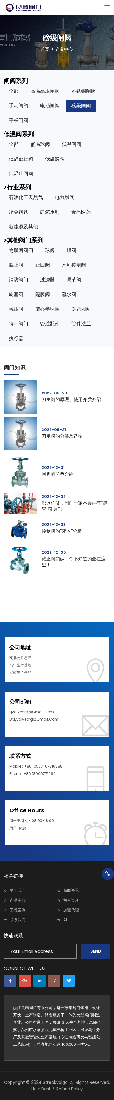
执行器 (16, 338)
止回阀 (42, 265)
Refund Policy (69, 1089)
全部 (14, 91)
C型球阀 (80, 309)
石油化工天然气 (26, 197)
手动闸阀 (18, 105)
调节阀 (74, 279)
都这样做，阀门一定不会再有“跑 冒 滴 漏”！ (74, 506)
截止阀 (16, 265)
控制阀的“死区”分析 (62, 531)
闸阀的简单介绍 (58, 474)
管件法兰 (81, 323)
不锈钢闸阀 (83, 91)
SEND (95, 951)
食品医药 (81, 211)
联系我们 (18, 920)
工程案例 (18, 910)
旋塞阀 (16, 294)
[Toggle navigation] (107, 8)
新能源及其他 (23, 226)
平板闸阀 (18, 120)
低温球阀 (40, 144)
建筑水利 (50, 211)
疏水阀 (69, 294)
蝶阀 (71, 250)
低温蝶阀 (54, 158)
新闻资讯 (71, 890)
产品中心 (18, 900)
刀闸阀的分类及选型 (62, 436)
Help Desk (41, 1089)
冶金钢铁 (18, 211)
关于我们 (18, 890)
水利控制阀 (74, 265)
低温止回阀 (21, 173)
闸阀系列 (16, 81)
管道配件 (50, 323)
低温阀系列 (19, 134)
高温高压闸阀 (45, 91)
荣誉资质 (71, 900)
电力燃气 (64, 197)
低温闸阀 (71, 144)
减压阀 (16, 309)
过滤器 (47, 279)
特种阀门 (18, 323)
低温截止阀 (21, 158)
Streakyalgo (55, 1082)
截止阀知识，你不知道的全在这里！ (73, 561)
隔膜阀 (42, 294)
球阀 (50, 250)
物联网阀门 (21, 250)
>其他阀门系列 (23, 240)
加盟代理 (71, 910)
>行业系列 (17, 187)
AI (65, 920)
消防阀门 (18, 279)
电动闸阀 (50, 105)
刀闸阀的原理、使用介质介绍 (71, 399)
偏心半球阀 (47, 309)
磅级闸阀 (81, 105)
